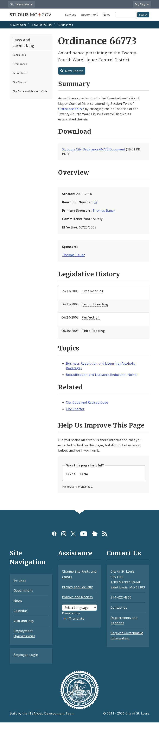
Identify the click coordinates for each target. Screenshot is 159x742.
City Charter (20, 82)
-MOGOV (30, 15)
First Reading (93, 291)
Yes (72, 474)
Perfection (91, 317)
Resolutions (20, 73)
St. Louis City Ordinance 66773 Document (93, 149)
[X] (73, 533)
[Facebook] (54, 533)
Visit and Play (24, 621)
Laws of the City (42, 25)
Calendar (20, 611)
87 (95, 202)
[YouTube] (83, 533)
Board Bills (19, 55)
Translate (76, 618)
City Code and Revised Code (30, 91)
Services (70, 14)
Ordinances (65, 25)
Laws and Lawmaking (23, 42)
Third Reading (93, 331)
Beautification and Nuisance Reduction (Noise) (102, 375)
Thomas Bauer (103, 210)
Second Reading (95, 304)
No (86, 474)
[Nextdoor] (95, 533)
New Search (74, 71)
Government (89, 14)
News (106, 14)
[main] (79, 265)
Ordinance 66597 (71, 109)
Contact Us (119, 607)
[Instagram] (63, 533)
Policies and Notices (77, 597)
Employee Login (26, 655)
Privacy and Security (77, 587)
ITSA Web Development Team (51, 713)
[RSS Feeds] (104, 533)
